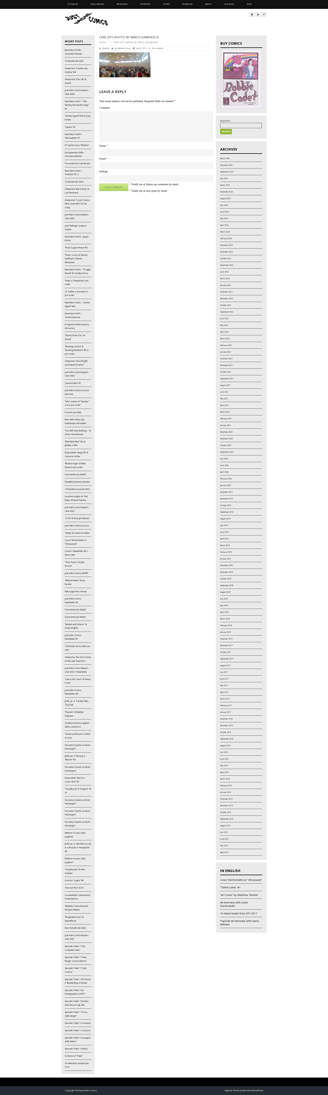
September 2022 (226, 312)
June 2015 (224, 839)
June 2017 (224, 679)
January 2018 (225, 632)
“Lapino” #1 (70, 127)
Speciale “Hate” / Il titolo (76, 1048)
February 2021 (226, 418)
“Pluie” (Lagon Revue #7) (76, 247)
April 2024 (224, 225)
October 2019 (225, 505)
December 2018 (226, 565)
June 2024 (224, 212)
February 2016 (226, 785)
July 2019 (224, 525)
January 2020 (225, 485)
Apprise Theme (232, 1090)
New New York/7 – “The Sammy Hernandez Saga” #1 (77, 105)
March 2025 (225, 185)
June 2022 (224, 318)
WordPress (257, 1090)
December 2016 (226, 719)
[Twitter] (258, 14)
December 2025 (226, 165)
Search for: (225, 121)
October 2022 (225, 305)
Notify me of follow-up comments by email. (155, 184)
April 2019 (224, 538)
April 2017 (224, 692)
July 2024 (224, 205)
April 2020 (224, 472)
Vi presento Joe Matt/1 (75, 616)
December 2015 (226, 799)
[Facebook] (263, 14)
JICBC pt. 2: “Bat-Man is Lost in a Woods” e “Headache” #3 (78, 847)
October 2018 (225, 579)
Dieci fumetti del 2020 (75, 927)
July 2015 (224, 832)
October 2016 (225, 732)
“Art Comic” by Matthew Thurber (239, 895)
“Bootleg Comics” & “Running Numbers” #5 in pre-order (77, 350)
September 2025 (226, 172)
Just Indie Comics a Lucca (77, 525)
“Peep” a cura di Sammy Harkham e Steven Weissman (76, 259)
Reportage (122, 4)
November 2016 (226, 725)
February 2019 (226, 552)
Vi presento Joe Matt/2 (75, 609)
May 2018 (224, 605)
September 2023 (226, 265)
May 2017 (224, 685)
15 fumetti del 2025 (74, 61)
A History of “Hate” (74, 1055)
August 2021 (225, 385)
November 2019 (226, 498)
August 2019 (225, 518)
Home (102, 42)
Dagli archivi (97, 4)
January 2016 (225, 792)
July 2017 (224, 672)
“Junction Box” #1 (73, 383)
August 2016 (225, 745)
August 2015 (225, 825)
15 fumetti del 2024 (74, 181)
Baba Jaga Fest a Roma (76, 591)
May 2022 (224, 325)
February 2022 (226, 345)
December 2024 (226, 192)
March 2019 (225, 545)
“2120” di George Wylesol (77, 518)
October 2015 (225, 812)
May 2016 (224, 765)
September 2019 (226, 512)
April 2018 (224, 612)
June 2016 (224, 759)
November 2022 (226, 298)
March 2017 (225, 699)
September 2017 (226, 659)
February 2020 (226, 478)
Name (103, 145)
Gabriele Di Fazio (124, 48)
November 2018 (226, 572)
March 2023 (225, 278)
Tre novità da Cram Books (77, 163)
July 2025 (224, 178)
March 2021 (225, 412)
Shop (249, 4)
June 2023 (224, 272)
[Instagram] (252, 14)
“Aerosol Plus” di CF (74, 887)
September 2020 (226, 452)
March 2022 (225, 338)
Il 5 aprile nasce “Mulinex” (77, 145)
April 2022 (224, 332)
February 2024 (226, 238)
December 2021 (226, 358)
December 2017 (226, 639)
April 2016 (224, 772)
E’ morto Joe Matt (73, 412)
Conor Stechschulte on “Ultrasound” (241, 880)
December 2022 (226, 292)
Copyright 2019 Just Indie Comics (81, 1090)
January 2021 (225, 425)
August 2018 (225, 592)
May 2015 (224, 845)
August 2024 (225, 198)
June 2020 (224, 465)
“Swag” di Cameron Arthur (77, 533)
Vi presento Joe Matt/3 (75, 474)
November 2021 (226, 365)
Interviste (145, 4)
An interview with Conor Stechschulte (234, 904)
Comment (104, 107)
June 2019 (224, 532)
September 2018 (226, 585)
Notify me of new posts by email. (149, 190)
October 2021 (225, 372)
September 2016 (226, 739)
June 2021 (224, 392)
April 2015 (224, 852)
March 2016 (225, 779)
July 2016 (224, 752)
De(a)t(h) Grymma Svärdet (77, 481)
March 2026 (225, 158)
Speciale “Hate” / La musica (78, 1023)
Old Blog (229, 4)
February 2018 (226, 625)
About (208, 4)
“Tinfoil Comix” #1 (230, 887)
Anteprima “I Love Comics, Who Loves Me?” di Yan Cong (77, 204)
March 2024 (225, 232)
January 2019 (225, 559)
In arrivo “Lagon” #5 (74, 880)
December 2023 (226, 245)
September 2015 (226, 819)
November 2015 (226, 805)
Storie (166, 4)
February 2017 (226, 705)
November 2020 (226, 438)
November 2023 (226, 252)
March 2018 (225, 619)
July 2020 (224, 458)
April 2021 (224, 405)
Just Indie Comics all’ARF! (76, 573)
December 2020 (226, 432)
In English (187, 4)
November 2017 (226, 645)
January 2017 (225, 712)
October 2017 (225, 652)
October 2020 (225, 445)
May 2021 (224, 398)
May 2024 (224, 218)
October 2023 (225, 258)
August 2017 (225, 665)
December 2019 (226, 492)
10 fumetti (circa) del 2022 (77, 489)
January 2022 (225, 352)
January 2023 (225, 285)
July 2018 (224, 599)
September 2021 (226, 378)
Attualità (73, 4)
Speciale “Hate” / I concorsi (77, 1030)
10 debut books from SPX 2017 (238, 913)
